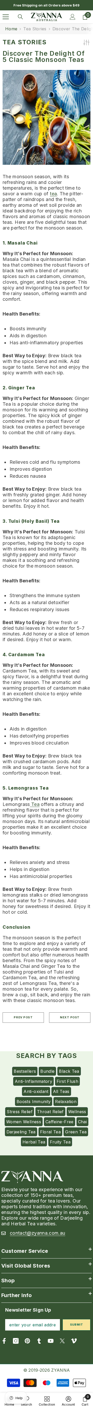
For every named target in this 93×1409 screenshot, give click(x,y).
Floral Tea (50, 1131)
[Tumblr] (39, 1341)
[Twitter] (62, 1341)
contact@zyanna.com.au (37, 1233)
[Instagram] (16, 1341)
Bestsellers (25, 1071)
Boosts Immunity (34, 1101)
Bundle (47, 1071)
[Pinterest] (27, 1341)
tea (53, 193)
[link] (68, 1401)
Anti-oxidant (36, 1091)
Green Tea (76, 1131)
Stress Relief (20, 1111)
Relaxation (65, 1101)
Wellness (77, 1111)
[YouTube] (51, 1341)
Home (11, 28)
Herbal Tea (33, 1142)
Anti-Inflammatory (33, 1081)
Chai (82, 1121)
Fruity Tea (60, 1142)
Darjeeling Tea (21, 1131)
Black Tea (69, 1071)
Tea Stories (35, 28)
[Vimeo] (74, 1341)
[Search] (20, 17)
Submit (76, 1324)
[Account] (72, 17)
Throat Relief (50, 1111)
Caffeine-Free (59, 1121)
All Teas (61, 1091)
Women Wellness (23, 1121)
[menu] (6, 17)
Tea (35, 804)
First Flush (67, 1081)
